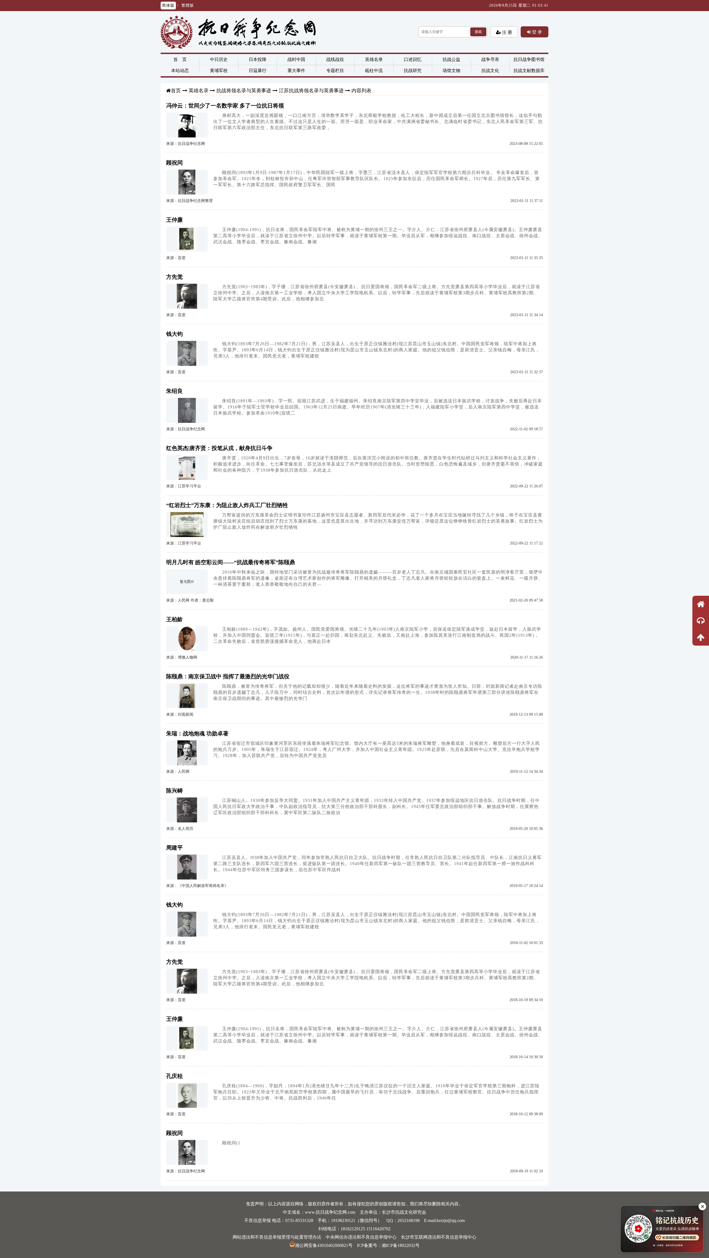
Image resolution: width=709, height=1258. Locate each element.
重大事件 (296, 70)
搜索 (478, 32)
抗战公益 (451, 59)
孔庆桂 (174, 1076)
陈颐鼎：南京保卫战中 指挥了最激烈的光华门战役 (227, 676)
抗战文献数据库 (528, 70)
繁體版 (187, 5)
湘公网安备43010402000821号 (324, 1245)
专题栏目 (335, 70)
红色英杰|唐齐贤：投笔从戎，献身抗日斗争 (219, 448)
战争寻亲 (490, 59)
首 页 (180, 59)
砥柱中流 (374, 70)
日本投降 (257, 59)
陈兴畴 (174, 790)
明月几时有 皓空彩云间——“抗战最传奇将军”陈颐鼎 (230, 562)
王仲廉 (174, 220)
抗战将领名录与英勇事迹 (243, 90)
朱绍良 (174, 391)
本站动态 (180, 70)
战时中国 (296, 59)
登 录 (536, 32)
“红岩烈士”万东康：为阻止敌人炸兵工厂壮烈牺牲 (227, 505)
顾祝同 (174, 163)
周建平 (174, 848)
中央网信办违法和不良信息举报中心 (361, 1237)
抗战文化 (490, 70)
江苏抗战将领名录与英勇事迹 (311, 90)
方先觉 (174, 277)
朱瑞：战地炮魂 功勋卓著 (197, 733)
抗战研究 (413, 70)
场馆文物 (451, 70)
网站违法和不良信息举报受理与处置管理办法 (277, 1237)
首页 (176, 90)
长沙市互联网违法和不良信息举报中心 (438, 1237)
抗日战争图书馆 (528, 59)
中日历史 (219, 59)
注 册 (506, 32)
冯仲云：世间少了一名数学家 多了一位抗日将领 (225, 106)
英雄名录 (374, 59)
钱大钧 (174, 334)
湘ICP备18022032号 (401, 1245)
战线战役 (335, 59)
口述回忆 (413, 59)
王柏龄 (174, 619)
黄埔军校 (219, 70)
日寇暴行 (257, 70)
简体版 (168, 5)
